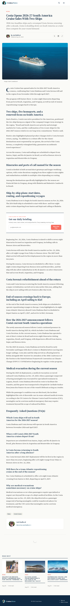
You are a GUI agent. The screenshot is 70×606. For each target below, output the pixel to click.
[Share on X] (54, 36)
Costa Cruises (18, 514)
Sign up (63, 600)
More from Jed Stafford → (23, 525)
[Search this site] (59, 3)
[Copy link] (62, 36)
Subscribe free (56, 227)
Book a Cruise (64, 602)
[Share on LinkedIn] (58, 36)
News (8, 11)
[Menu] (64, 3)
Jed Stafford (17, 35)
